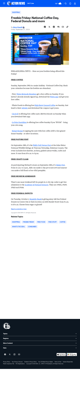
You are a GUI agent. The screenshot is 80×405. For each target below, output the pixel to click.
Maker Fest (60, 165)
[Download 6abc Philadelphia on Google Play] (72, 354)
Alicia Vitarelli (17, 27)
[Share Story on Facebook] (45, 26)
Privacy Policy (6, 361)
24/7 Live (30, 3)
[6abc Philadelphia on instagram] (14, 354)
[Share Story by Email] (62, 26)
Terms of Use (58, 361)
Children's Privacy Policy (30, 361)
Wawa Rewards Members (26, 94)
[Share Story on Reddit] (54, 26)
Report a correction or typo (18, 209)
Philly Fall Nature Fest (42, 145)
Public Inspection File (8, 363)
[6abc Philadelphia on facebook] (5, 354)
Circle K (15, 113)
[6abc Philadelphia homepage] (16, 3)
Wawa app (54, 96)
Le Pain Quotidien (19, 122)
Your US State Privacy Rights (45, 361)
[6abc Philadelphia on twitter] (10, 354)
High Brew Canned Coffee (45, 105)
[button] (4, 3)
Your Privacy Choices (17, 361)
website (25, 108)
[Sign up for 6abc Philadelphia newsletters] (19, 354)
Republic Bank (36, 199)
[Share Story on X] (49, 26)
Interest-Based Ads (68, 361)
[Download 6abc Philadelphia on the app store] (61, 354)
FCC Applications (20, 363)
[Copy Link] (67, 26)
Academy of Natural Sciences (36, 184)
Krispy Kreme (17, 130)
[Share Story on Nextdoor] (58, 26)
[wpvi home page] (6, 326)
